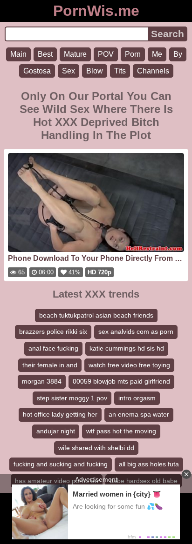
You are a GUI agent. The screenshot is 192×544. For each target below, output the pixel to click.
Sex (68, 71)
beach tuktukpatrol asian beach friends (96, 315)
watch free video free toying (129, 365)
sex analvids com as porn (135, 331)
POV (106, 54)
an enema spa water (139, 414)
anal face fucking (53, 348)
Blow (94, 71)
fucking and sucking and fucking (61, 464)
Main (18, 54)
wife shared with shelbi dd (96, 447)
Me (157, 54)
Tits (120, 71)
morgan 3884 (42, 381)
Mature (75, 54)
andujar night (55, 431)
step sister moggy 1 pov (72, 398)
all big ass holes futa (149, 464)
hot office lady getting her (60, 414)
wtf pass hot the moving (121, 431)
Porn (133, 54)
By (177, 54)
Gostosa (37, 71)
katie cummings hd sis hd (126, 348)
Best (45, 54)
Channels (153, 71)
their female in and (49, 365)
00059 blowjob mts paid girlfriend (121, 381)
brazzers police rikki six (53, 331)
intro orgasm (137, 398)
